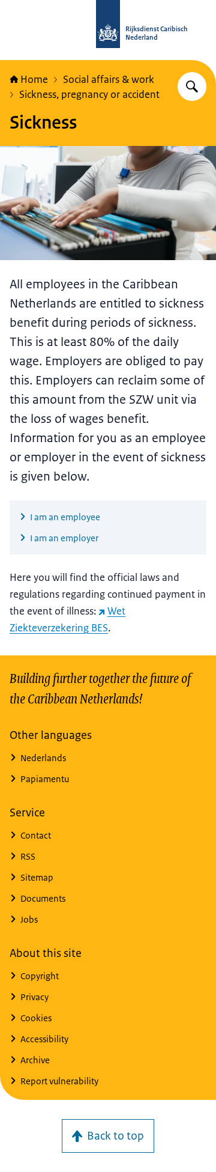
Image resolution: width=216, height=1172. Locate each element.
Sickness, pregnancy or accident (89, 94)
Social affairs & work (108, 79)
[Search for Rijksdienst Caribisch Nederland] (192, 86)
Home (34, 79)
